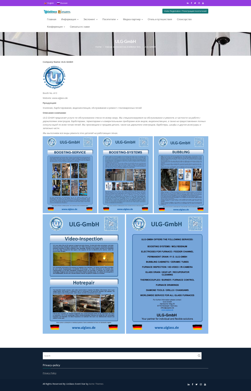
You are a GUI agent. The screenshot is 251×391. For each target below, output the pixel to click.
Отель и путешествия (160, 19)
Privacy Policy (49, 373)
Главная (51, 19)
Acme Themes (96, 383)
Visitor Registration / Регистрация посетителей (185, 11)
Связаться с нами (80, 26)
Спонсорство (184, 19)
